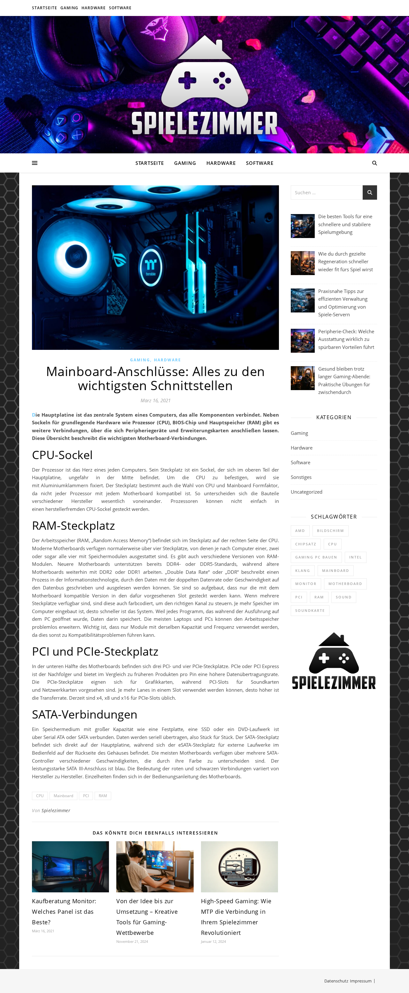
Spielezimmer (56, 810)
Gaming (69, 8)
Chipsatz (305, 544)
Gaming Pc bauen (316, 557)
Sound (344, 597)
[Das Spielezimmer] (204, 85)
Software (120, 8)
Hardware (93, 8)
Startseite (44, 8)
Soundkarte (310, 610)
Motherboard (345, 583)
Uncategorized (306, 492)
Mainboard (63, 795)
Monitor (306, 583)
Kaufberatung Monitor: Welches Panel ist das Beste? (64, 911)
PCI (86, 795)
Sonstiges (301, 477)
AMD (300, 530)
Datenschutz (336, 981)
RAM (103, 795)
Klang (302, 570)
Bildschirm (330, 530)
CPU (40, 795)
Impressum (361, 981)
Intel (355, 557)
